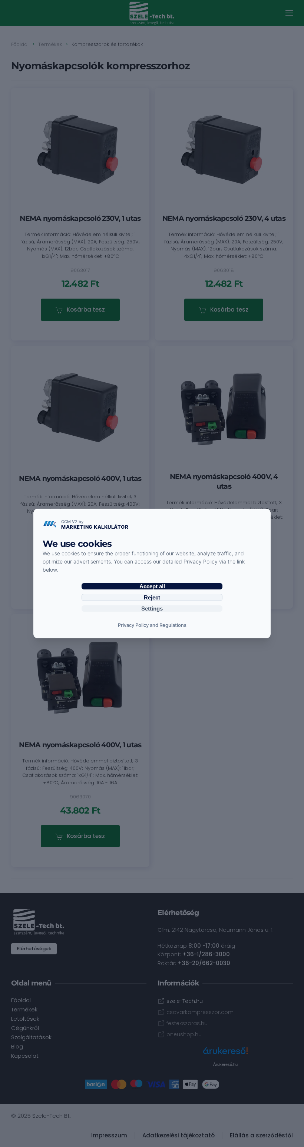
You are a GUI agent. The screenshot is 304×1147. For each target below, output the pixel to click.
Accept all (152, 586)
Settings (152, 608)
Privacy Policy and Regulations (152, 625)
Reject (152, 597)
